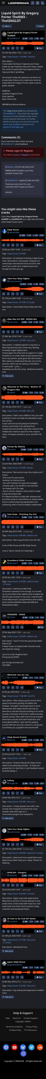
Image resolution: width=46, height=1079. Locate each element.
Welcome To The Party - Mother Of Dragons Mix (24, 388)
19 (42, 875)
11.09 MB (23, 56)
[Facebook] (6, 1047)
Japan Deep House (16, 962)
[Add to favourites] (17, 48)
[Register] (38, 3)
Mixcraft (30, 411)
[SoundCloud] (40, 1047)
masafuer (13, 921)
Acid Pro (31, 56)
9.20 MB (22, 985)
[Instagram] (23, 1053)
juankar (12, 449)
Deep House (12, 56)
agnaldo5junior (15, 964)
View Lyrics (8, 376)
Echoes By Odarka (16, 446)
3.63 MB (22, 758)
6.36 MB (22, 893)
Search (41, 26)
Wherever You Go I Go (18, 674)
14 (42, 450)
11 (42, 517)
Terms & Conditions (14, 1026)
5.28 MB (22, 253)
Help (7, 1018)
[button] (43, 3)
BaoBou (11, 167)
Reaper (30, 467)
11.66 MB (23, 696)
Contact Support (31, 1018)
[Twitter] (31, 1047)
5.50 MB (22, 467)
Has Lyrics (31, 340)
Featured (31, 853)
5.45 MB (22, 581)
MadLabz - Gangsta (16, 872)
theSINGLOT (14, 38)
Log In (16, 154)
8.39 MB (22, 801)
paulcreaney (14, 832)
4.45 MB (22, 411)
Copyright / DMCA (23, 1021)
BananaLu (13, 563)
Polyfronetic (14, 517)
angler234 (13, 783)
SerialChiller (14, 232)
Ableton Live (32, 535)
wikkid (12, 392)
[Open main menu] (3, 3)
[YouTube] (14, 1047)
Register (25, 154)
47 (42, 235)
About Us (17, 1018)
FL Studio (31, 302)
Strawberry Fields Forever (19, 560)
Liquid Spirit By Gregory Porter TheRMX (22, 34)
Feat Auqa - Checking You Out (22, 514)
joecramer (13, 322)
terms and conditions (12, 124)
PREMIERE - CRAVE (16, 614)
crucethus (13, 677)
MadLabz (13, 875)
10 (42, 835)
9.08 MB (22, 535)
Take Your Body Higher (18, 278)
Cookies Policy (15, 1030)
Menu (7, 26)
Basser (12, 740)
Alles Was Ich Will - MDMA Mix (22, 319)
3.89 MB (22, 853)
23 (42, 284)
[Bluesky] (23, 1047)
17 (42, 322)
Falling (10, 780)
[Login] (32, 3)
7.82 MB (22, 636)
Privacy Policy (31, 1026)
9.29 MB (22, 340)
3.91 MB (22, 302)
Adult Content (33, 581)
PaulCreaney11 (15, 281)
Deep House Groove (16, 737)
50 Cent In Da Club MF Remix (21, 918)
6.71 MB (22, 940)
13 (42, 393)
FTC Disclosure (30, 1030)
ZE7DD (12, 617)
